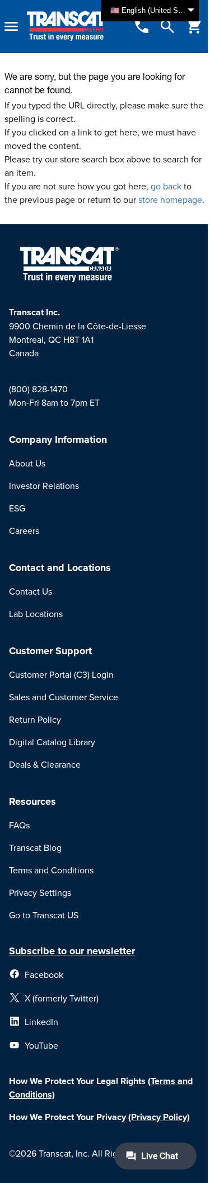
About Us (27, 463)
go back (166, 186)
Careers (24, 530)
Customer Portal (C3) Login (61, 674)
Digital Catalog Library (52, 742)
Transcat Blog (35, 847)
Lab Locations (36, 614)
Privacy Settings (40, 892)
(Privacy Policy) (159, 1117)
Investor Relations (44, 485)
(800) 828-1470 (38, 389)
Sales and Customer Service (63, 697)
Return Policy (35, 719)
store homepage (170, 199)
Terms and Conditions (51, 870)
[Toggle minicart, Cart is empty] (194, 26)
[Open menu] (11, 26)
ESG (17, 508)
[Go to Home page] (68, 26)
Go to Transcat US (43, 915)
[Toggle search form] (167, 26)
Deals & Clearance (45, 764)
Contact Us (30, 591)
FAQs (19, 825)
